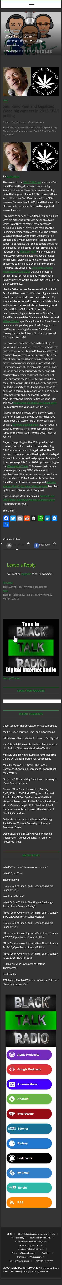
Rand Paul (46, 131)
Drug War (45, 127)
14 (38, 51)
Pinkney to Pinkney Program (23, 1253)
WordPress (18, 544)
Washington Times (17, 466)
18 (48, 51)
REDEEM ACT (28, 251)
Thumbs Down (11, 879)
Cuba (37, 127)
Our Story (46, 1253)
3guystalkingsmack (17, 41)
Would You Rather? (20, 36)
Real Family (9, 974)
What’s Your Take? (13, 873)
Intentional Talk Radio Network (31, 1249)
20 (38, 52)
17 (45, 51)
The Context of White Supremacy (38, 725)
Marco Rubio (17, 131)
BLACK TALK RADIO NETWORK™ (21, 1267)
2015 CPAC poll (32, 182)
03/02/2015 (19, 122)
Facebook (44, 544)
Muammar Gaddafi (32, 131)
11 (30, 51)
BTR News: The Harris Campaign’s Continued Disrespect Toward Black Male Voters (29, 768)
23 (45, 52)
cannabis (10, 127)
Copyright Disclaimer (44, 1260)
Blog (7, 31)
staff (7, 122)
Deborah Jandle (11, 819)
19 (51, 51)
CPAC (31, 127)
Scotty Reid (12, 176)
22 (43, 52)
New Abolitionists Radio (40, 1238)
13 (35, 51)
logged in (26, 573)
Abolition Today (17, 1238)
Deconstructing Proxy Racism (30, 1245)
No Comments (14, 45)
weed (11, 134)
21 (40, 52)
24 (48, 52)
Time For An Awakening (41, 731)
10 (27, 51)
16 (43, 51)
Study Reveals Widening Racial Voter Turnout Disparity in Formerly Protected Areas (27, 823)
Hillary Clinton (11, 321)
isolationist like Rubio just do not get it (35, 402)
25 (51, 52)
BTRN (9, 1234)
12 (33, 51)
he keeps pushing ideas (25, 424)
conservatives (21, 127)
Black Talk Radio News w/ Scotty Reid (38, 738)
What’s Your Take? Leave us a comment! (25, 867)
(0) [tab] (21, 544)
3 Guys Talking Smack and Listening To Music (36, 1234)
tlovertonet (9, 725)
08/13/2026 (38, 41)
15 (40, 51)
